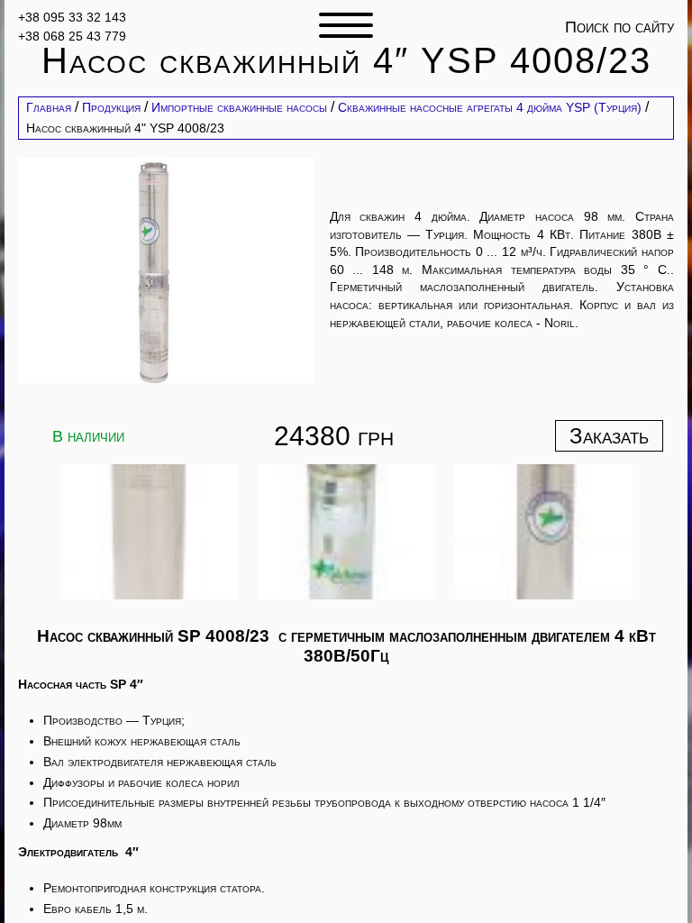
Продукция (111, 107)
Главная (48, 107)
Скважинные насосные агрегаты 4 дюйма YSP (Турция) (490, 107)
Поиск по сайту (619, 27)
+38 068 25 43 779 (72, 35)
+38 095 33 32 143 (72, 17)
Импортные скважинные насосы (239, 107)
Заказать (609, 436)
